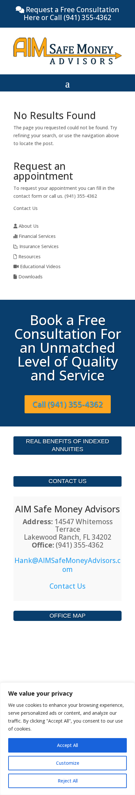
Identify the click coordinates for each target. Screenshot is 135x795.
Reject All (68, 781)
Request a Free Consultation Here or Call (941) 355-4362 (71, 13)
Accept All (67, 745)
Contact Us (25, 208)
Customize (67, 763)
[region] (67, 738)
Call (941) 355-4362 (67, 403)
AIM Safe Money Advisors (67, 509)
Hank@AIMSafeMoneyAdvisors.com (67, 565)
